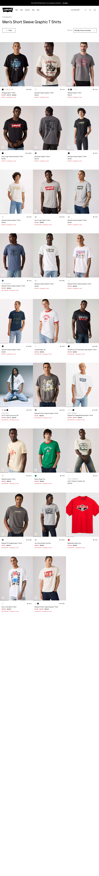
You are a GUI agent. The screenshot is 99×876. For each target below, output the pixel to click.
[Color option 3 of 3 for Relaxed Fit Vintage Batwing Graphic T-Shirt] (73, 410)
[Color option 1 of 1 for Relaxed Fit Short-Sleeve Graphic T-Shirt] (3, 280)
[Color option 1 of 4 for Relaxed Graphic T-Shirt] (69, 89)
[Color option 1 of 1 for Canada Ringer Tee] (36, 346)
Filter (10, 30)
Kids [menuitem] (33, 10)
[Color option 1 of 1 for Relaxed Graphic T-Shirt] (3, 476)
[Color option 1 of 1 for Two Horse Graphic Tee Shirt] (36, 540)
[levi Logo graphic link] (7, 10)
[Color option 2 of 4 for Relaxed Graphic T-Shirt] (71, 89)
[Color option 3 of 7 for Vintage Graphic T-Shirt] (7, 89)
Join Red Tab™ (75, 10)
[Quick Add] (3, 84)
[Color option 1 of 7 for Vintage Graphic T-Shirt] (3, 89)
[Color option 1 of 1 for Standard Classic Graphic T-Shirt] (36, 89)
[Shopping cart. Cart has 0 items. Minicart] (95, 10)
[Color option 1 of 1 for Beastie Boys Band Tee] (69, 540)
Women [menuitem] (27, 10)
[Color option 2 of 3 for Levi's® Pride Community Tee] (5, 410)
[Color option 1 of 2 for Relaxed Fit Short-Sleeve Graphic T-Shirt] (36, 603)
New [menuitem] (16, 10)
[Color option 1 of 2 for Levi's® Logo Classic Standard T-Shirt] (3, 153)
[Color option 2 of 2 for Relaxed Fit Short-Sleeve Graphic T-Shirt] (38, 603)
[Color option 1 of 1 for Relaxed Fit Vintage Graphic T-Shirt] (3, 540)
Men (8, 17)
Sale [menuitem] (38, 10)
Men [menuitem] (21, 10)
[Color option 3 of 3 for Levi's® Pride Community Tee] (7, 410)
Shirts (10, 17)
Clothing (4, 17)
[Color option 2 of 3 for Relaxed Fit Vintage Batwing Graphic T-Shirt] (71, 410)
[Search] (85, 10)
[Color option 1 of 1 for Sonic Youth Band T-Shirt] (3, 603)
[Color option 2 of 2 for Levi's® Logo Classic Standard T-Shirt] (5, 153)
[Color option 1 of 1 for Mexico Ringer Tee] (36, 476)
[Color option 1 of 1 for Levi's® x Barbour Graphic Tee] (69, 476)
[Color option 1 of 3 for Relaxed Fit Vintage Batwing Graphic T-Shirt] (69, 410)
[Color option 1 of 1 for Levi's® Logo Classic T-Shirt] (36, 217)
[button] (90, 10)
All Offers (65, 3)
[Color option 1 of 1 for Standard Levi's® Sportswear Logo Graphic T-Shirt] (69, 346)
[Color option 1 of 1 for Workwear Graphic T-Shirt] (36, 153)
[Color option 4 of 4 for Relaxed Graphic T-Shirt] (76, 89)
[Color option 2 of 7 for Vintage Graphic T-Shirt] (5, 89)
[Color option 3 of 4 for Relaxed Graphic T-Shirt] (73, 89)
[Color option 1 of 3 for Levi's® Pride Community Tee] (3, 410)
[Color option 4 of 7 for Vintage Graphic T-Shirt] (10, 89)
